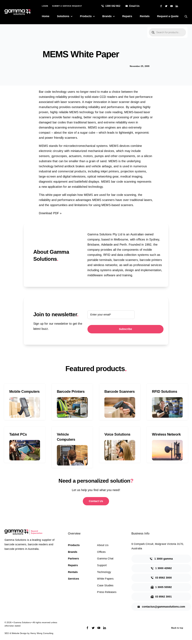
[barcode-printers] (72, 398)
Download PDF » (50, 213)
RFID (106, 254)
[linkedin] (177, 6)
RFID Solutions (164, 391)
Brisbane (93, 244)
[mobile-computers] (24, 398)
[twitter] (166, 6)
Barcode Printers (70, 391)
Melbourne (121, 239)
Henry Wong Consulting (41, 633)
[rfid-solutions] (167, 398)
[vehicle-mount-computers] (72, 446)
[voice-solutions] (119, 441)
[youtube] (171, 6)
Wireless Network (166, 434)
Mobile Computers (24, 391)
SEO (6, 633)
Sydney (154, 239)
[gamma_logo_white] (17, 10)
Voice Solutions (117, 434)
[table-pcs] (24, 441)
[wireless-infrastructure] (167, 441)
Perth (123, 244)
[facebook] (161, 6)
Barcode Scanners (119, 391)
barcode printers (151, 260)
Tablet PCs (18, 434)
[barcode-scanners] (119, 398)
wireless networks (105, 265)
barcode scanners (126, 260)
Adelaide (107, 244)
